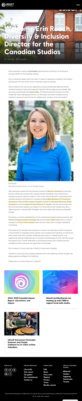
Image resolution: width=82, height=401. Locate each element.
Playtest (47, 377)
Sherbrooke (67, 379)
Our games (28, 375)
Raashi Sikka (34, 92)
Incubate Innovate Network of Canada (37, 204)
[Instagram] (10, 374)
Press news (22, 59)
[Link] (8, 5)
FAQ (45, 369)
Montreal (66, 371)
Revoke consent (50, 385)
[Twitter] (10, 370)
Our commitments (31, 377)
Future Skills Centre (53, 220)
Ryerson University (55, 191)
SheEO (69, 202)
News (46, 372)
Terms (46, 382)
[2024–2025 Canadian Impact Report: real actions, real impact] (21, 289)
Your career (28, 372)
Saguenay (67, 377)
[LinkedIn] (14, 370)
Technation (12, 204)
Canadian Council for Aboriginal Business (50, 202)
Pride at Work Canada (26, 202)
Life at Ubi (28, 369)
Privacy (47, 380)
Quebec (66, 374)
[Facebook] (6, 370)
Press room (48, 375)
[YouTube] (6, 374)
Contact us (28, 380)
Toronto (66, 382)
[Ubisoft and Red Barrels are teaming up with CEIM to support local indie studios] (60, 289)
